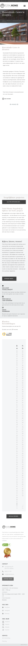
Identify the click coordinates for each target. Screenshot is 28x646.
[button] (24, 5)
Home (3, 20)
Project (9, 20)
